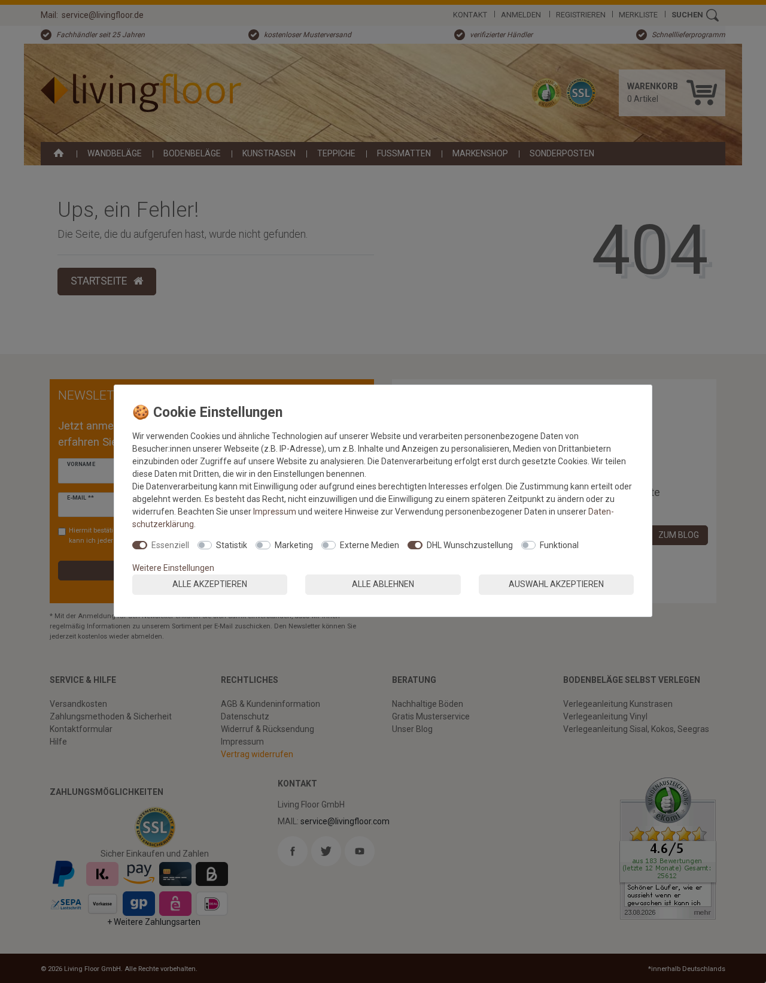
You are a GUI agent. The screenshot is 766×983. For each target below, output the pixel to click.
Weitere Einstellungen (173, 568)
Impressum (274, 511)
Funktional (559, 545)
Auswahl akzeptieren (556, 584)
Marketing (294, 545)
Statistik (231, 545)
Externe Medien (369, 545)
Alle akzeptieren (209, 584)
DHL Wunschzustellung (470, 545)
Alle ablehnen (383, 584)
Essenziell (170, 545)
